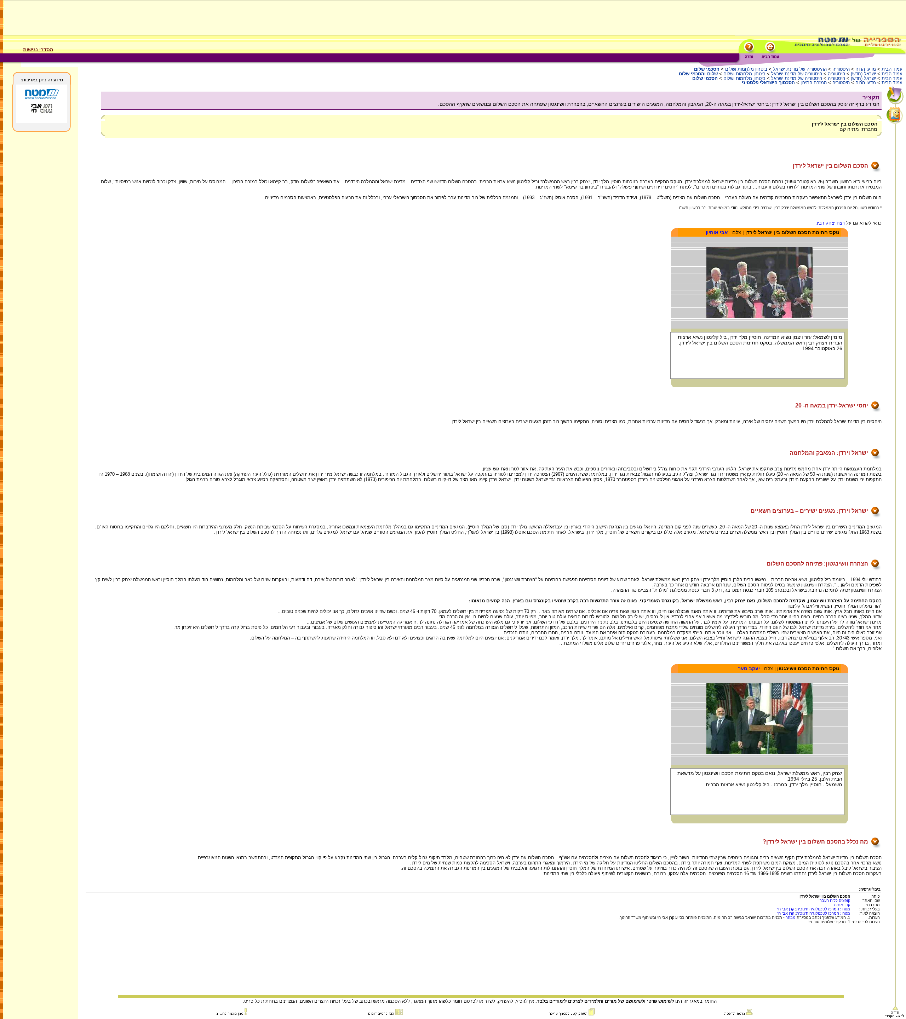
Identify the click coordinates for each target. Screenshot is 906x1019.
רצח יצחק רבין (831, 223)
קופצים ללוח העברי (834, 900)
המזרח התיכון (814, 82)
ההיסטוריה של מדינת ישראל (800, 69)
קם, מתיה (842, 905)
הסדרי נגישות (38, 49)
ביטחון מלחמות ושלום (746, 69)
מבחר (791, 917)
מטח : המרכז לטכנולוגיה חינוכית (823, 909)
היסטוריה (841, 69)
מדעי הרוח (865, 69)
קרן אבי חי (785, 909)
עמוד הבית (892, 69)
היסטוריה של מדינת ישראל (796, 73)
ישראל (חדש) (863, 73)
